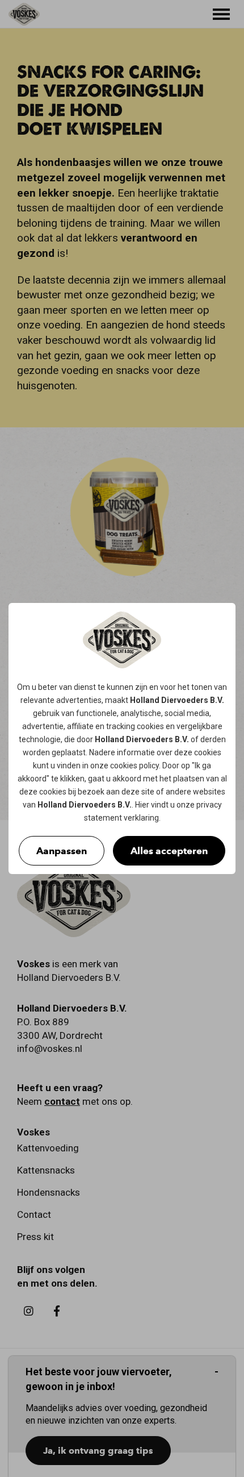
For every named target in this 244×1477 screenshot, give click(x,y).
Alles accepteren (169, 850)
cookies (150, 726)
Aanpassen (61, 850)
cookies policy (134, 765)
